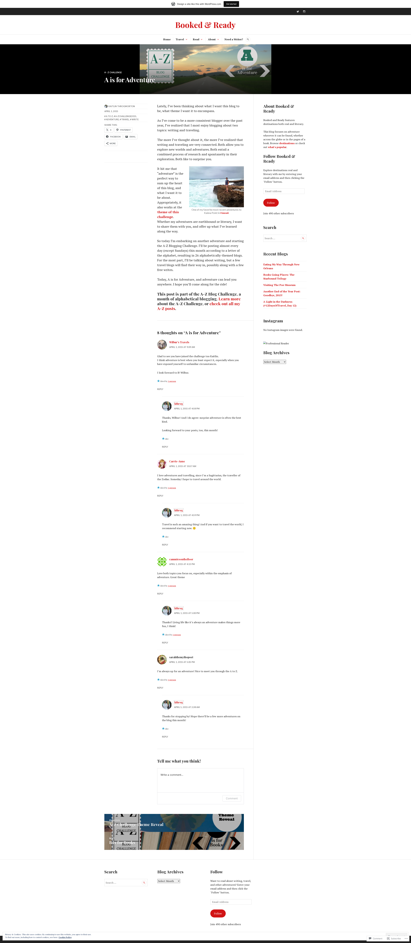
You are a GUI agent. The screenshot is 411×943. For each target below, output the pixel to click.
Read (196, 39)
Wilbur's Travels (179, 342)
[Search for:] (285, 238)
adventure (112, 119)
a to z (109, 116)
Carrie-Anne (177, 461)
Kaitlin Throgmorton (121, 106)
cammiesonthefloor (181, 559)
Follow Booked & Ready (279, 158)
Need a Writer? (233, 39)
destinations (287, 143)
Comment (232, 798)
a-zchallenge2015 (125, 116)
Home (167, 39)
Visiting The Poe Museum (279, 285)
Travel (180, 39)
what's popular (277, 147)
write (135, 119)
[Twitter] (297, 11)
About (212, 39)
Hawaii (224, 212)
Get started (231, 4)
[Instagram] (304, 11)
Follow (271, 203)
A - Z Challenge (113, 72)
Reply (160, 389)
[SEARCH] (247, 39)
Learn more (230, 298)
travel (125, 119)
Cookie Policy (65, 937)
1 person (172, 381)
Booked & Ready (205, 24)
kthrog (179, 403)
